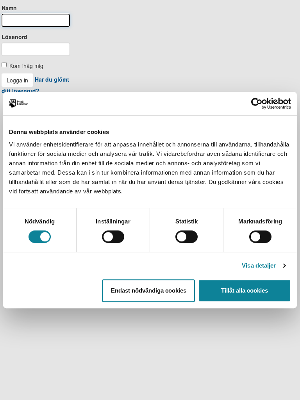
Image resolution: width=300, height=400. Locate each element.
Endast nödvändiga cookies (148, 290)
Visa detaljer (259, 265)
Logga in (17, 80)
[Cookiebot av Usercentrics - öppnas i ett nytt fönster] (257, 103)
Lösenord (14, 37)
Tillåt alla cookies (244, 290)
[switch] (113, 236)
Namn (9, 8)
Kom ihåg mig (26, 66)
